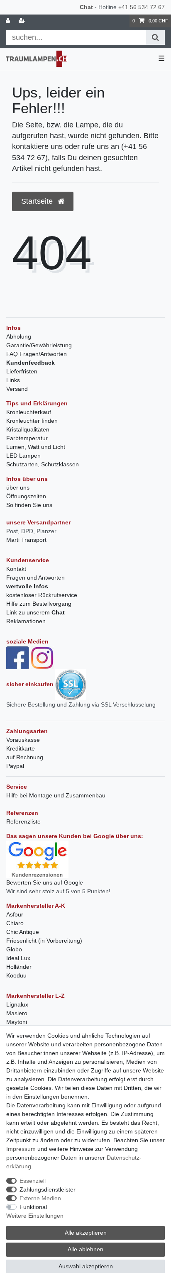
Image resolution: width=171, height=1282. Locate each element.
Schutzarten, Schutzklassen (42, 464)
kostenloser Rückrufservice (41, 595)
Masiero (16, 1013)
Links (13, 380)
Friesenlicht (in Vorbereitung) (44, 940)
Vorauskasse (23, 739)
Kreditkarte (20, 748)
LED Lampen (23, 455)
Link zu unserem (35, 612)
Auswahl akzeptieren (86, 1266)
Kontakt (16, 568)
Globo (14, 949)
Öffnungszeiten (26, 496)
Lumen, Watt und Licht (35, 447)
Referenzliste (23, 821)
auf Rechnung (24, 757)
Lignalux (17, 1004)
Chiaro (15, 923)
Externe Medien (40, 1198)
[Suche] (155, 37)
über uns (17, 487)
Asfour (14, 914)
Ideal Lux (18, 958)
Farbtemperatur (27, 438)
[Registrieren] (23, 21)
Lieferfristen (21, 371)
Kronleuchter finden (32, 420)
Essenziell (33, 1180)
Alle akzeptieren (86, 1232)
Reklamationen (26, 621)
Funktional (33, 1207)
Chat (86, 7)
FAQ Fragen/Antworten (36, 354)
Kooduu (16, 975)
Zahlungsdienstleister (48, 1189)
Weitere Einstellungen (35, 1215)
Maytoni (16, 1022)
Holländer (19, 966)
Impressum (21, 1149)
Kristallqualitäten (27, 429)
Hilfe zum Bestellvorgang (38, 603)
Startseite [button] (38, 201)
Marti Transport (26, 539)
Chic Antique (22, 932)
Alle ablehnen (85, 1249)
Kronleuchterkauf (28, 412)
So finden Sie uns (29, 505)
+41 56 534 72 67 (141, 7)
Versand (17, 388)
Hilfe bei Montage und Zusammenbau (55, 795)
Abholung (18, 336)
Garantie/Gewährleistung (39, 345)
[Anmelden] (9, 21)
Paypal (15, 766)
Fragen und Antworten (35, 577)
